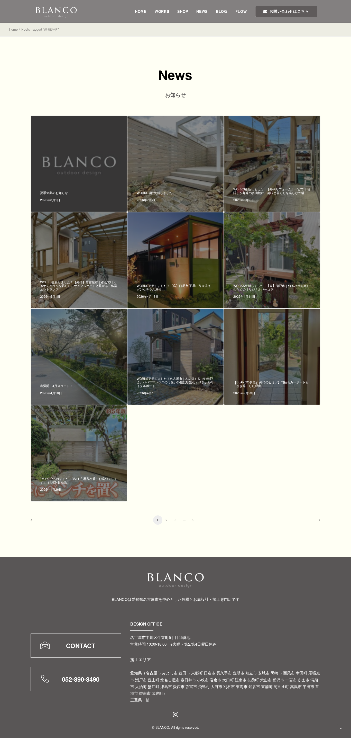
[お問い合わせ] (66, 646)
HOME (140, 11)
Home (13, 29)
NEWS (202, 11)
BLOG (221, 11)
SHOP (182, 11)
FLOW (241, 11)
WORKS (162, 11)
